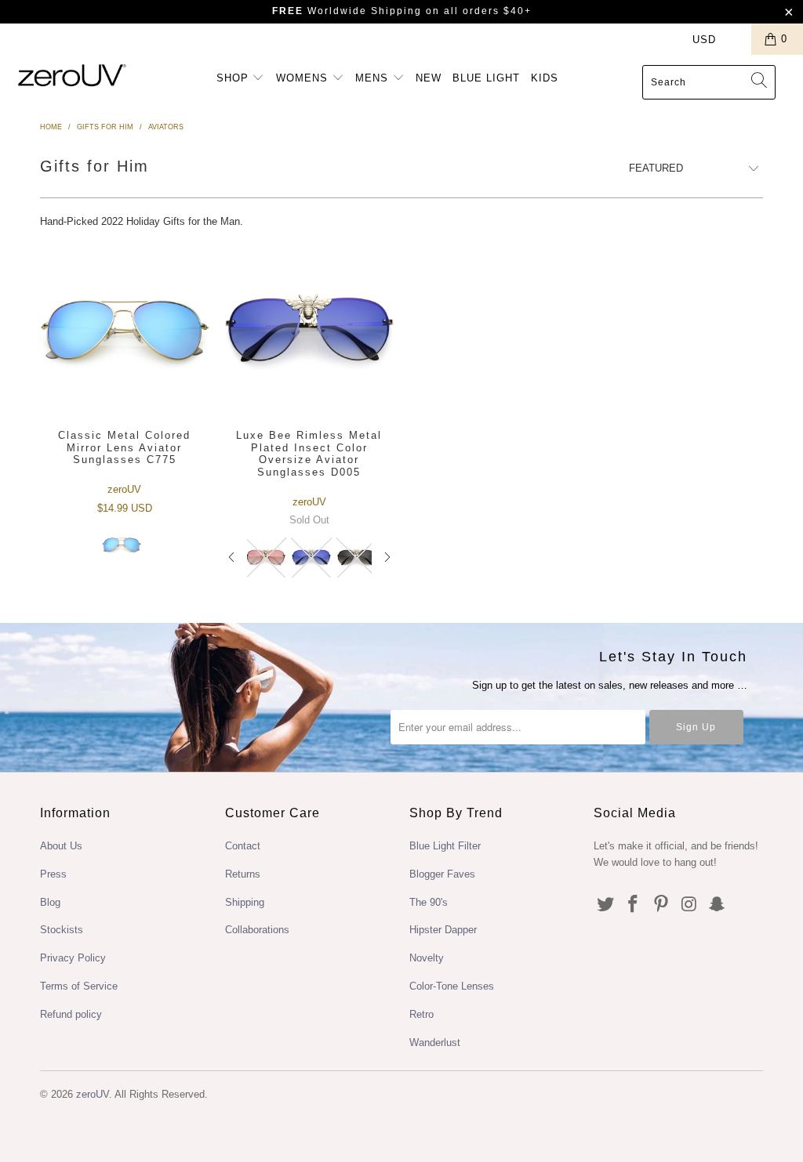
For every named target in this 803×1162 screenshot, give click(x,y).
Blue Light (486, 78)
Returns (242, 874)
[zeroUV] (72, 75)
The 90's (428, 902)
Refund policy (71, 1014)
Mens (373, 78)
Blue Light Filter (445, 846)
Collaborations (257, 930)
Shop (234, 78)
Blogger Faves (442, 874)
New (428, 78)
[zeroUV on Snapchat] (717, 905)
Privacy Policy (73, 958)
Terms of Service (79, 986)
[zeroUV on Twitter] (605, 905)
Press (53, 874)
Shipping (244, 902)
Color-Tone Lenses (451, 986)
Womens (304, 78)
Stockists (61, 930)
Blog (50, 902)
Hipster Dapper (443, 930)
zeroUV (92, 1094)
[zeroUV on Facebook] (633, 905)
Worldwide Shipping (347, 10)
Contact (242, 846)
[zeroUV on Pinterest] (662, 905)
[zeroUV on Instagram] (689, 905)
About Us (61, 846)
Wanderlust (434, 1042)
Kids (544, 78)
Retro (421, 1014)
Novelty (426, 958)
